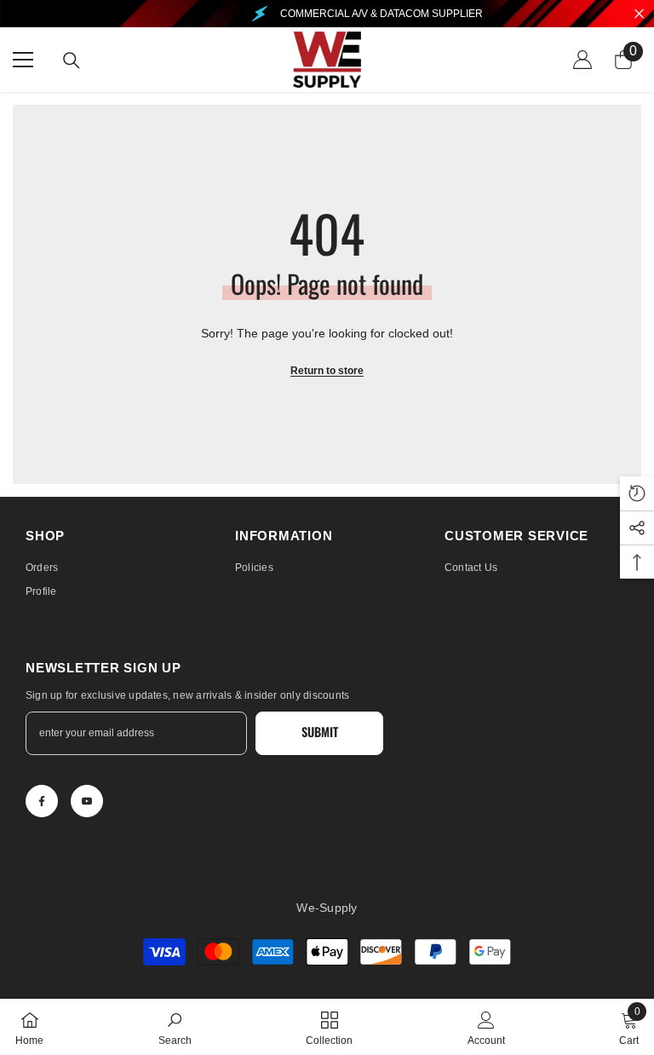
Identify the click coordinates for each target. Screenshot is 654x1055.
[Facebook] (42, 801)
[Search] (71, 60)
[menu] (23, 59)
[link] (175, 1027)
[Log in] (582, 59)
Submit (319, 732)
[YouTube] (87, 801)
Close (639, 14)
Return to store (327, 371)
